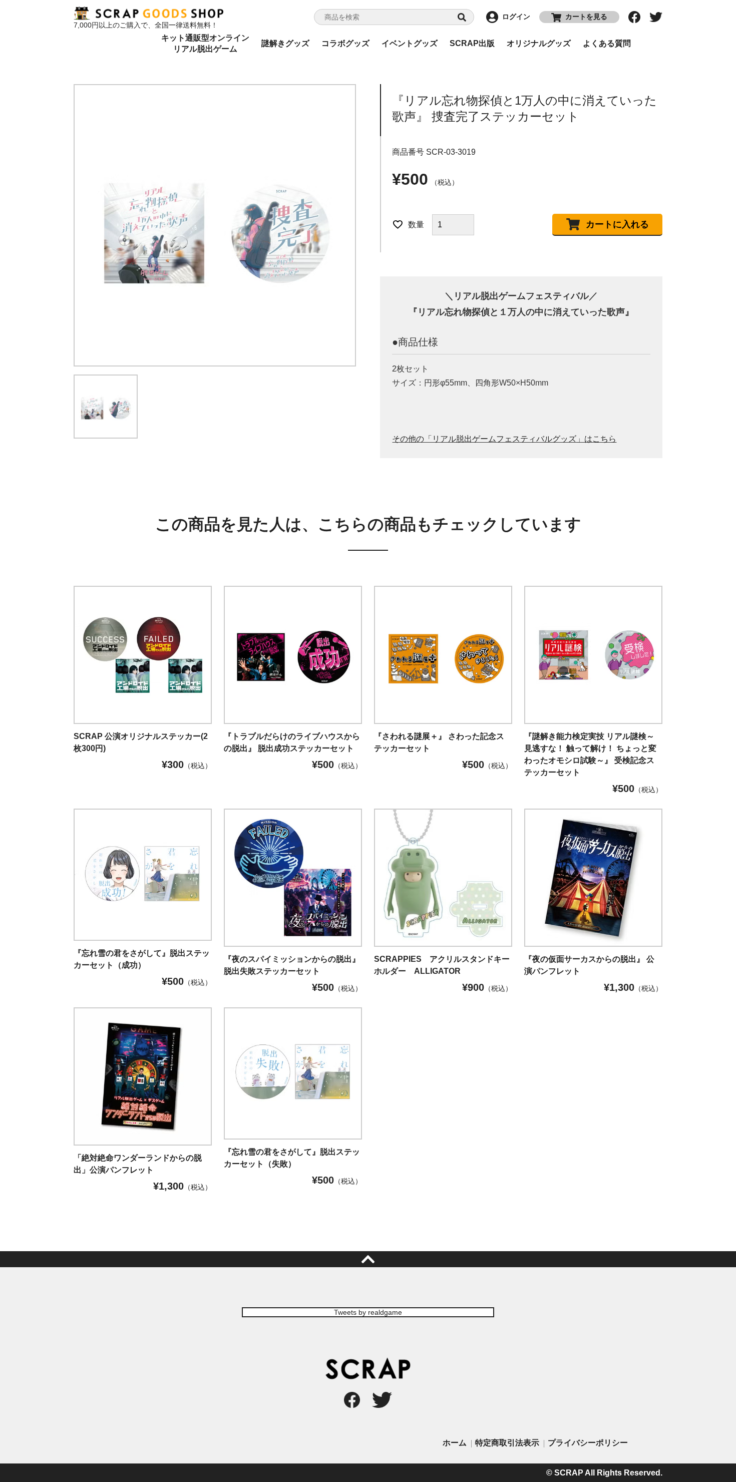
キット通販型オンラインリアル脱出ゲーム (205, 43)
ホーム (455, 1442)
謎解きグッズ (285, 43)
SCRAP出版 (472, 43)
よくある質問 (607, 43)
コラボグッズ (345, 43)
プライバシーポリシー (588, 1442)
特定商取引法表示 (507, 1442)
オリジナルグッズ (539, 43)
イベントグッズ (410, 43)
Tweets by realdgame (368, 1312)
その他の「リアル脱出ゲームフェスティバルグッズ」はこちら (504, 439)
